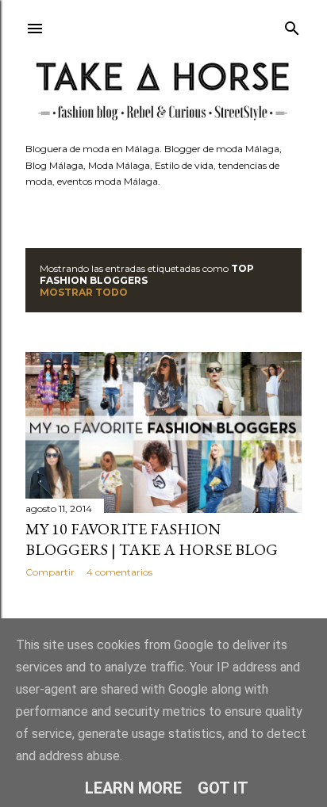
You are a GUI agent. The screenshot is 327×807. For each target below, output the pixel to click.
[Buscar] (292, 25)
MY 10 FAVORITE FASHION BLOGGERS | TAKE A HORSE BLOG (151, 539)
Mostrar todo (84, 292)
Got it (223, 787)
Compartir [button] (50, 572)
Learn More (133, 787)
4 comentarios (119, 572)
